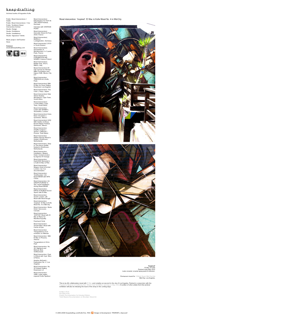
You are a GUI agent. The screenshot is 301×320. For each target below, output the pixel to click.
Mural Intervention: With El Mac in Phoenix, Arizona (42, 237)
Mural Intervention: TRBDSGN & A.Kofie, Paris (41, 79)
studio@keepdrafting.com (15, 48)
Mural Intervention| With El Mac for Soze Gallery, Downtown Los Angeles (42, 85)
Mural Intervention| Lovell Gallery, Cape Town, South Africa (41, 103)
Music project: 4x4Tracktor (15, 40)
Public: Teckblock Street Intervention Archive (15, 26)
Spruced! (124, 313)
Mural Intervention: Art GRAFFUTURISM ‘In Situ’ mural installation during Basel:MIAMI (42, 183)
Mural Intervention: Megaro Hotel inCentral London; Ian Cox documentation (42, 168)
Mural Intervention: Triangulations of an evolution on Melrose (41, 231)
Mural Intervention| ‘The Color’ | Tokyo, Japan (42, 90)
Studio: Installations (13, 33)
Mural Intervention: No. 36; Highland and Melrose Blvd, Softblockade (42, 249)
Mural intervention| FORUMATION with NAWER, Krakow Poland (42, 57)
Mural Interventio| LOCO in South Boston (42, 44)
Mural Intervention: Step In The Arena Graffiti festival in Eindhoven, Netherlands (42, 146)
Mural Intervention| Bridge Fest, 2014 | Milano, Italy (41, 63)
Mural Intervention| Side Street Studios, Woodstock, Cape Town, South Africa (42, 96)
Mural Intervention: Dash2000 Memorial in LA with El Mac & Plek (42, 161)
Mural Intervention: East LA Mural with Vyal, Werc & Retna (42, 256)
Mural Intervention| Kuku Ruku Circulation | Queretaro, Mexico (42, 115)
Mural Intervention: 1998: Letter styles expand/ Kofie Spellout (42, 274)
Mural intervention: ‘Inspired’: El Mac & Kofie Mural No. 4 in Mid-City (90, 19)
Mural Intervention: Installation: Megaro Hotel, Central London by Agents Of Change (42, 154)
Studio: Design (11, 29)
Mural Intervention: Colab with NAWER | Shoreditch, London (41, 109)
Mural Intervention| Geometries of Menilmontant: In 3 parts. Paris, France (43, 50)
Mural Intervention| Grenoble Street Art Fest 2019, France (42, 33)
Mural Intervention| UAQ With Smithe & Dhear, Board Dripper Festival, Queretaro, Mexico (42, 122)
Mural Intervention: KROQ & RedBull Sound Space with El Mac (42, 190)
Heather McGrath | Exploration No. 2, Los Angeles (42, 262)
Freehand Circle (39, 221)
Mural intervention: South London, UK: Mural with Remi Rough (42, 196)
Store (8, 42)
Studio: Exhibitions (13, 31)
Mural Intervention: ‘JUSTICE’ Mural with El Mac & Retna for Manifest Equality (42, 215)
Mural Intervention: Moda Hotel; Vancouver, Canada (43, 209)
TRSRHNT (115, 313)
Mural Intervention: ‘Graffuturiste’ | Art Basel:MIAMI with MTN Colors (42, 175)
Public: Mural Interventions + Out (18, 23)
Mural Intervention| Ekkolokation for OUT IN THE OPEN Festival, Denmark (42, 21)
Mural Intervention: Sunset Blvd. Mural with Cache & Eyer (42, 225)
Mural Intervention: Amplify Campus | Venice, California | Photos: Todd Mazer (41, 130)
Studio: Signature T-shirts (15, 35)
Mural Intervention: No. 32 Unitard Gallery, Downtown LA (42, 268)
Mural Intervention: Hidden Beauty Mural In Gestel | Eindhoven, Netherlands (42, 138)
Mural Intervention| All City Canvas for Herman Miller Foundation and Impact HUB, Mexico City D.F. (42, 71)
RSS (88, 313)
